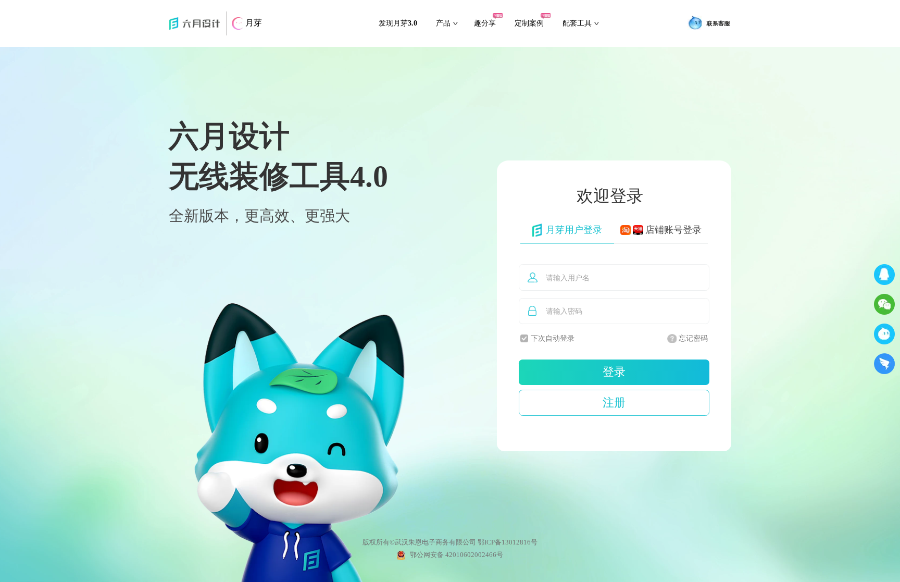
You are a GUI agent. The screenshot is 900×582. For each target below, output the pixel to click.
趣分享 (485, 23)
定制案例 (529, 23)
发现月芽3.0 (398, 23)
